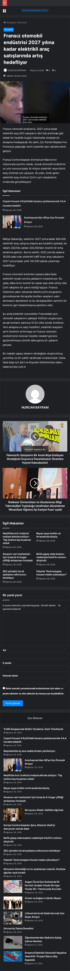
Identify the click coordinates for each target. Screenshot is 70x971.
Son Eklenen (35, 718)
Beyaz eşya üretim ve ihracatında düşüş (26, 788)
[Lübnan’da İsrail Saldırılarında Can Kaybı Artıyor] (13, 918)
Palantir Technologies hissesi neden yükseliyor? (32, 859)
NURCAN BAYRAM (17, 70)
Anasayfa (11, 22)
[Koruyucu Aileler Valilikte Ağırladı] (13, 814)
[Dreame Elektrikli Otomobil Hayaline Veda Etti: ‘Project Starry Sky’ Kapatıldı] (13, 956)
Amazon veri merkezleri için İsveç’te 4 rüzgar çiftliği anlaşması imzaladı (18, 557)
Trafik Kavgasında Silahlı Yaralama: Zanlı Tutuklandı (33, 729)
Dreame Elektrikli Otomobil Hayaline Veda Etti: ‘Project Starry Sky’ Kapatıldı (45, 956)
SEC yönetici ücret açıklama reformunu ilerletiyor (14, 574)
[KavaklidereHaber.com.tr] (35, 10)
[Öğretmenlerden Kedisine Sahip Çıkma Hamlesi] (13, 942)
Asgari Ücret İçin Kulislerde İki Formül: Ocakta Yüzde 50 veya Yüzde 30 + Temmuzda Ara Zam (43, 885)
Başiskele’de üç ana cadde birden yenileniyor (29, 750)
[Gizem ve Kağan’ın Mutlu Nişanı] (13, 902)
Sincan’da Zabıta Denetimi (18, 928)
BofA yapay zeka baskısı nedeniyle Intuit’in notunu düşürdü (51, 557)
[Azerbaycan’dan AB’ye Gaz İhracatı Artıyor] (12, 221)
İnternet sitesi (10, 675)
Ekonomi (22, 22)
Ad (5, 650)
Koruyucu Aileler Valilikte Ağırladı (44, 810)
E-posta (8, 663)
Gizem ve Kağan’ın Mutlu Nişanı (43, 898)
